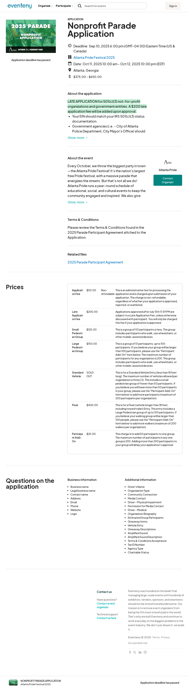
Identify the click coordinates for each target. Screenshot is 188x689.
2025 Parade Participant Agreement (95, 262)
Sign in (173, 6)
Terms (156, 637)
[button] (45, 6)
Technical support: (108, 616)
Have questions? (107, 603)
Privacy (165, 637)
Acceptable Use (138, 643)
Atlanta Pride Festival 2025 (94, 57)
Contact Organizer (168, 180)
